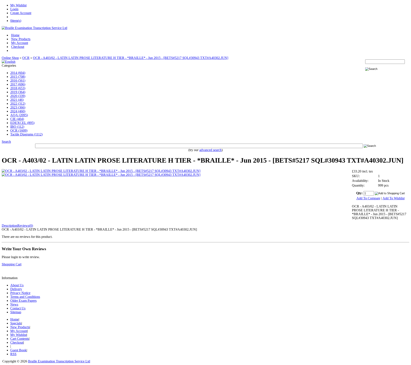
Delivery (16, 289)
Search (6, 141)
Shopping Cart (11, 264)
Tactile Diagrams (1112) (26, 134)
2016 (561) (17, 80)
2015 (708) (17, 76)
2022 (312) (17, 103)
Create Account (20, 13)
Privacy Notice (20, 293)
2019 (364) (17, 92)
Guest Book (18, 350)
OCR (26, 58)
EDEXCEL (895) (22, 123)
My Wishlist (18, 5)
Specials (15, 323)
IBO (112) (17, 126)
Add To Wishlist (394, 198)
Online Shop (10, 58)
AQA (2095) (19, 115)
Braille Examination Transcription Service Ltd (59, 361)
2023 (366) (17, 107)
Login (14, 9)
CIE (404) (17, 119)
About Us (17, 285)
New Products (20, 39)
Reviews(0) (25, 225)
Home (15, 35)
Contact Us (17, 308)
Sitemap (15, 312)
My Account (19, 43)
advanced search (210, 150)
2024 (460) (17, 111)
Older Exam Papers (23, 300)
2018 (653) (17, 88)
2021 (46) (17, 100)
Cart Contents (19, 338)
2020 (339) (17, 96)
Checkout (17, 47)
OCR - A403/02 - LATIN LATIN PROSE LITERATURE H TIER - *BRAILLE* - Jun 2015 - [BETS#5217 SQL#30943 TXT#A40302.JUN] (130, 58)
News (14, 304)
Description (9, 225)
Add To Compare (368, 198)
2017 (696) (17, 84)
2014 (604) (17, 73)
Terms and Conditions (25, 297)
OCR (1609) (18, 130)
